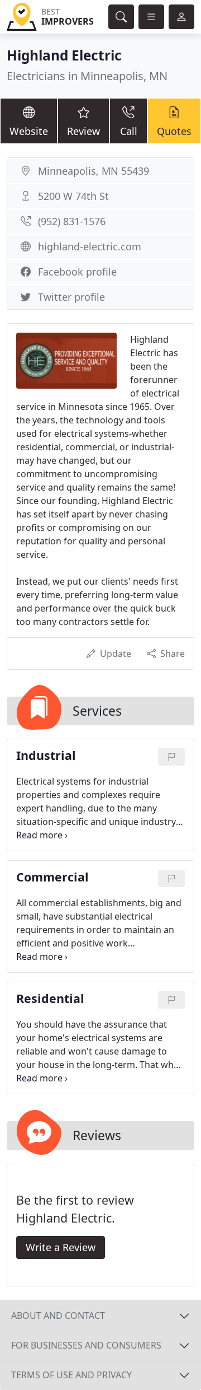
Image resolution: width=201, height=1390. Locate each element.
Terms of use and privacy (71, 1375)
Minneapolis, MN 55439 (93, 171)
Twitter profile (71, 297)
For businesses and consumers (86, 1345)
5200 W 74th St (73, 196)
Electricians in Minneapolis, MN (87, 75)
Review (83, 131)
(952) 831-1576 (72, 221)
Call (128, 131)
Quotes (174, 131)
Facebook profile (77, 271)
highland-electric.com (89, 246)
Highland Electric (64, 55)
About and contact (58, 1315)
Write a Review (60, 1247)
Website (28, 131)
